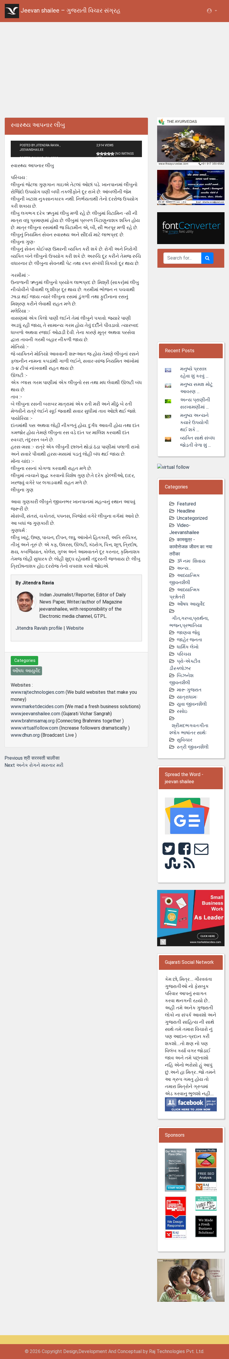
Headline (186, 511)
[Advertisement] (114, 68)
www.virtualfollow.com (34, 728)
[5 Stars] (112, 154)
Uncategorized (192, 518)
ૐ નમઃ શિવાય (191, 561)
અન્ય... (184, 568)
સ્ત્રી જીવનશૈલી (193, 747)
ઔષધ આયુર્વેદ (191, 604)
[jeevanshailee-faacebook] (191, 1104)
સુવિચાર (184, 740)
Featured (186, 504)
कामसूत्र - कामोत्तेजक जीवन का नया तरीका (190, 547)
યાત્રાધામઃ (187, 697)
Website (75, 628)
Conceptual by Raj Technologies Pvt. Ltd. (160, 1351)
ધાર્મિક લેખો (188, 647)
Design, (70, 1351)
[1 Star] (98, 154)
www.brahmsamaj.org (33, 721)
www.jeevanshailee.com (35, 713)
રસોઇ (182, 711)
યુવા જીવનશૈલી (192, 704)
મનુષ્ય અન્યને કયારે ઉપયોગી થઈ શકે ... (194, 422)
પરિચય (184, 654)
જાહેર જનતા (189, 640)
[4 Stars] (109, 154)
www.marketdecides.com (37, 706)
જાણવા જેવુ (188, 632)
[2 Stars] (101, 154)
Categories (24, 660)
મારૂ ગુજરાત (189, 690)
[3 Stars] (105, 154)
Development (92, 1351)
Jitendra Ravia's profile (39, 628)
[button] (211, 11)
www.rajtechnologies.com (37, 692)
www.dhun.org (25, 735)
